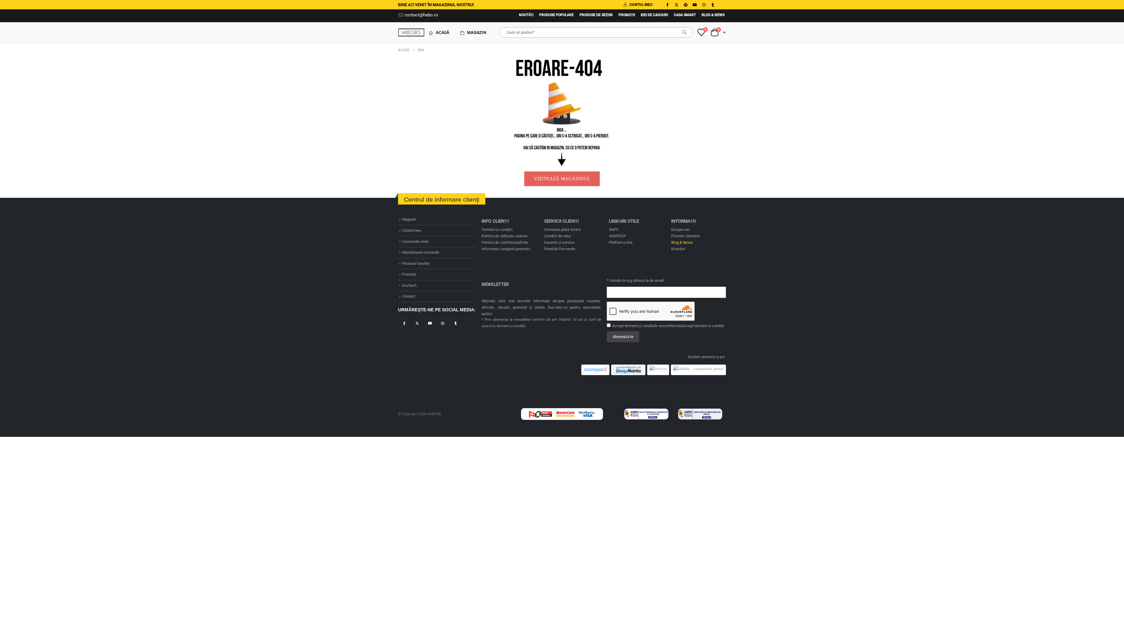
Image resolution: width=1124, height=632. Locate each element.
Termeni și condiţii (497, 229)
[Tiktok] (722, 4)
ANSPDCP (617, 236)
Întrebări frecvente (559, 249)
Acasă (442, 32)
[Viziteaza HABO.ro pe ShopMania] (628, 370)
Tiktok (468, 323)
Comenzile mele (415, 241)
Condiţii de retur (557, 236)
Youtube (429, 323)
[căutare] (684, 32)
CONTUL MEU (641, 5)
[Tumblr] (713, 4)
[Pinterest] (685, 4)
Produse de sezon (596, 15)
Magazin (476, 32)
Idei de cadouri (654, 15)
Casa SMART (685, 15)
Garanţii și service (559, 242)
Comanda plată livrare (562, 229)
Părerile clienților (685, 236)
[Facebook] (667, 4)
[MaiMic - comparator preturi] (698, 370)
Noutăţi (526, 15)
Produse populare (556, 15)
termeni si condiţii (709, 326)
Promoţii (626, 15)
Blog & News (713, 15)
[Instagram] (703, 4)
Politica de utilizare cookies (505, 236)
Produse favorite (415, 263)
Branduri (678, 249)
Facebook (404, 323)
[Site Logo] (411, 32)
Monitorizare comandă (420, 252)
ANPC (614, 229)
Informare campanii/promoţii (506, 249)
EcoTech (409, 285)
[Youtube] (694, 4)
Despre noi (680, 229)
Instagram (442, 323)
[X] (676, 4)
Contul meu (411, 230)
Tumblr (455, 323)
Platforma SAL (621, 242)
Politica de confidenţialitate (505, 242)
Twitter (417, 323)
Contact (408, 296)
